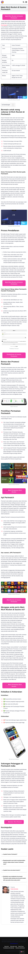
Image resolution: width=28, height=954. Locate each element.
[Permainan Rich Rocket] (2, 1)
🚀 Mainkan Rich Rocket (14, 821)
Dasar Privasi (21, 946)
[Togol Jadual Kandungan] (12, 105)
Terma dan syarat (13, 946)
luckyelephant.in (14, 943)
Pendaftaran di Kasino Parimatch (14, 355)
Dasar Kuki (6, 946)
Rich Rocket (4, 25)
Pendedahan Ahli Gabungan (8, 947)
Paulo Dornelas (14, 889)
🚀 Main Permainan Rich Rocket (14, 491)
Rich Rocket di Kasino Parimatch (14, 600)
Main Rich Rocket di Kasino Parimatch (14, 17)
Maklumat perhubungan (20, 947)
